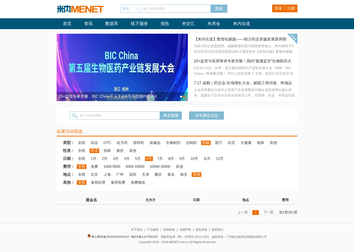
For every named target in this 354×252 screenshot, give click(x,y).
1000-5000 (112, 166)
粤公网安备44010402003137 (111, 237)
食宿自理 (98, 182)
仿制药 (191, 143)
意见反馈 (201, 229)
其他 (273, 143)
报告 (165, 23)
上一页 (243, 212)
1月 (93, 158)
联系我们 (217, 229)
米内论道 (241, 23)
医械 (206, 143)
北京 (94, 174)
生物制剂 (173, 143)
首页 (67, 23)
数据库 (111, 23)
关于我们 (137, 229)
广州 (120, 174)
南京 (183, 174)
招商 (107, 151)
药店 (231, 143)
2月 (104, 158)
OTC (107, 143)
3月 (115, 158)
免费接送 (138, 182)
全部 (81, 143)
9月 (182, 158)
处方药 (122, 143)
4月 (127, 158)
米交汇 (188, 23)
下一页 (268, 212)
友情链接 (169, 229)
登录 (278, 8)
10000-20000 (160, 166)
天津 (145, 174)
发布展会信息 (206, 115)
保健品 (155, 143)
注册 (291, 8)
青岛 (171, 174)
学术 (94, 151)
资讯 (88, 23)
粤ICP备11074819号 (144, 237)
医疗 (218, 143)
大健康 (246, 143)
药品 (94, 143)
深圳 (132, 174)
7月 (160, 158)
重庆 (158, 174)
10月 (194, 158)
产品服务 (153, 229)
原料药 (138, 143)
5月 (138, 158)
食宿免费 (118, 182)
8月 (171, 158)
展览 (120, 151)
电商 (260, 143)
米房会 (213, 23)
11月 (206, 158)
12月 (219, 158)
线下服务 (139, 23)
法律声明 (185, 229)
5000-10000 (135, 166)
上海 (107, 174)
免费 (94, 166)
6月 (149, 158)
